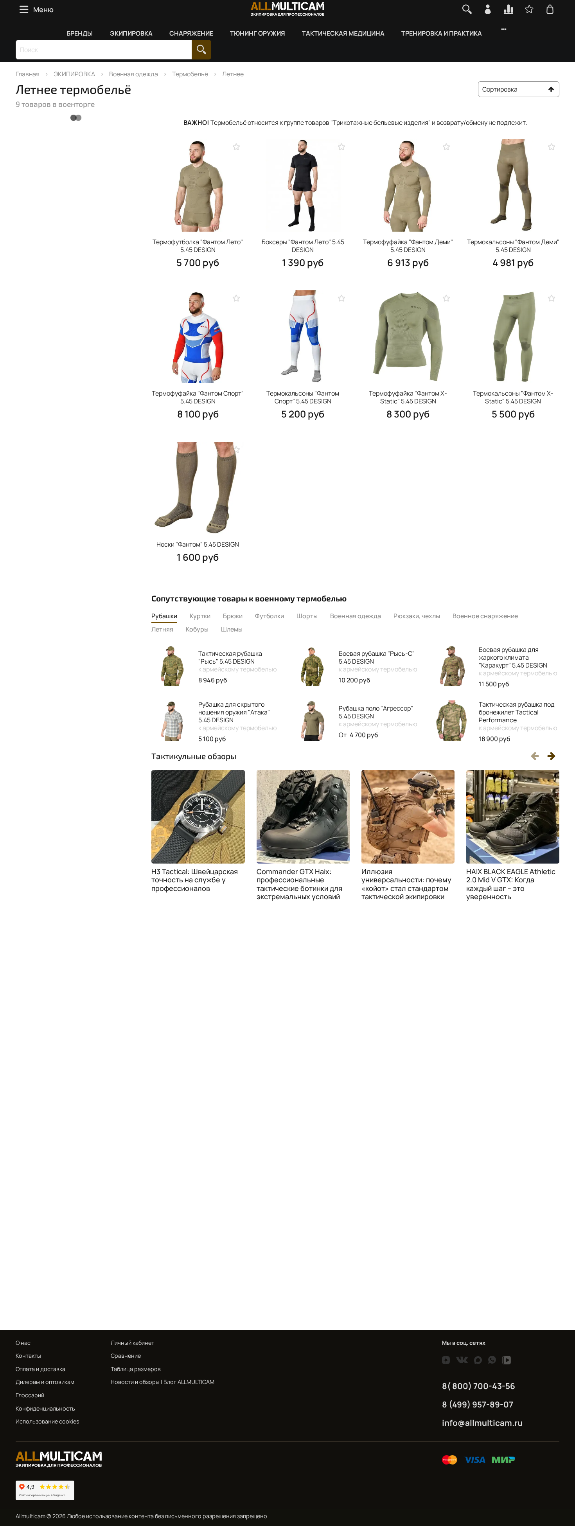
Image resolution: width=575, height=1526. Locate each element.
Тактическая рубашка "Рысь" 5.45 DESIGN (237, 661)
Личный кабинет (132, 1342)
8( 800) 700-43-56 (478, 1385)
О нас (23, 1342)
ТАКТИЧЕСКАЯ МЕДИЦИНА (343, 33)
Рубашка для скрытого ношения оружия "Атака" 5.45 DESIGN (237, 716)
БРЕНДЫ (79, 33)
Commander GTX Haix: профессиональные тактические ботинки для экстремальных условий (299, 884)
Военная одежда (133, 74)
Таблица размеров (136, 1369)
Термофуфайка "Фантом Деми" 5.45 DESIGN (408, 246)
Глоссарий (30, 1395)
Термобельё (190, 74)
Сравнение (126, 1355)
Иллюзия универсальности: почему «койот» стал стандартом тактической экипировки (406, 884)
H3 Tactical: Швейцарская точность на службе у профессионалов (194, 880)
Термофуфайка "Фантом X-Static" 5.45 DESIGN (408, 397)
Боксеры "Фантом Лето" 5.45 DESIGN (303, 246)
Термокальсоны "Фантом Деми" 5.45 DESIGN (513, 246)
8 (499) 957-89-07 (477, 1404)
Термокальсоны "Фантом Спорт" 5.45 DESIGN (302, 397)
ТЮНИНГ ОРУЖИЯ (257, 33)
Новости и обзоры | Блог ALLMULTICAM (162, 1382)
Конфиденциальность (45, 1408)
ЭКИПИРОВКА (131, 33)
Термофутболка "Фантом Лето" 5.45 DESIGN (198, 246)
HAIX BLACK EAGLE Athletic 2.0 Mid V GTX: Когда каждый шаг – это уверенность (510, 884)
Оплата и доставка (40, 1369)
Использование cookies (47, 1421)
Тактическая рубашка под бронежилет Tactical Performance (518, 716)
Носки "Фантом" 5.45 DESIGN (197, 544)
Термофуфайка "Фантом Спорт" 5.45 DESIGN (198, 397)
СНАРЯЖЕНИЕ (191, 33)
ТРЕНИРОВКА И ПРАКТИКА (441, 33)
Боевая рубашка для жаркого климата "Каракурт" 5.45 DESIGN (518, 661)
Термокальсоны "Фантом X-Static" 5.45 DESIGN (513, 397)
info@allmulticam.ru (482, 1422)
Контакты (28, 1355)
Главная (28, 74)
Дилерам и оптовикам (45, 1382)
